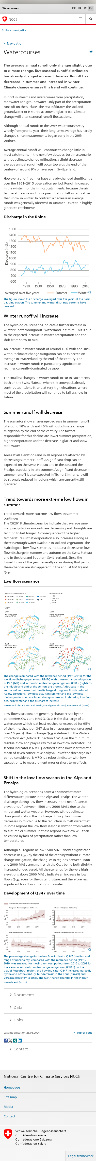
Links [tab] (18, 1020)
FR (79, 8)
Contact (9, 1116)
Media (8, 1107)
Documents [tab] (23, 995)
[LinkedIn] (20, 1040)
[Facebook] (6, 1040)
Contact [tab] (20, 1049)
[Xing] (15, 1040)
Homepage (12, 1087)
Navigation (15, 43)
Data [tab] (17, 1007)
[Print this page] (91, 51)
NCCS (13, 19)
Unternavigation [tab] (16, 30)
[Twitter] (10, 1040)
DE (74, 8)
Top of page (84, 1032)
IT (85, 8)
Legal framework (81, 1156)
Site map (10, 1097)
